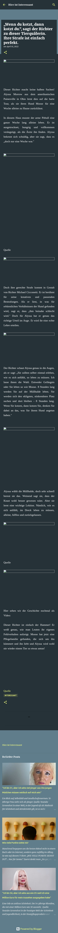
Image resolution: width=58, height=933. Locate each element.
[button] (5, 53)
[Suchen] (54, 4)
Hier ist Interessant (20, 4)
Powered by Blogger (31, 929)
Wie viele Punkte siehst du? (15, 843)
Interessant (11, 695)
